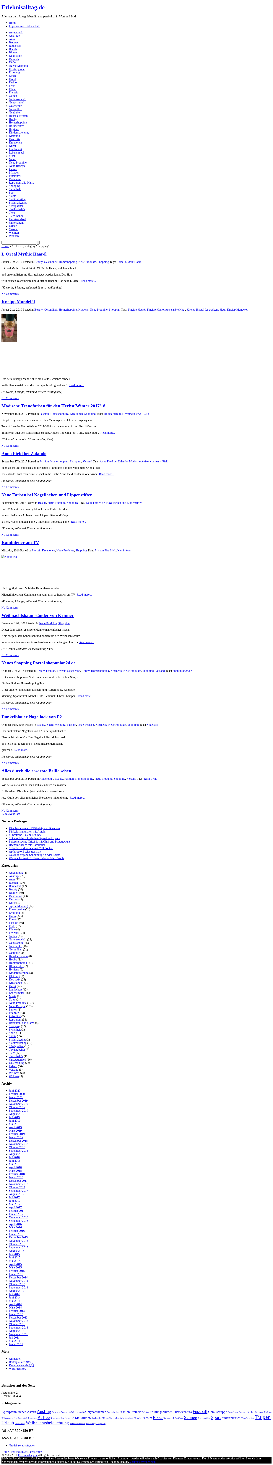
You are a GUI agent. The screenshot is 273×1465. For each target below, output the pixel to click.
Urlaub (13, 226)
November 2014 (18, 1280)
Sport (12, 192)
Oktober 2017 (17, 1187)
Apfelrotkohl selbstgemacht (25, 851)
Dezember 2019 (18, 1100)
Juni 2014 (14, 1297)
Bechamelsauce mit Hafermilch (27, 844)
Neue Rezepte (17, 165)
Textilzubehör (17, 209)
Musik (12, 155)
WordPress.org (17, 1368)
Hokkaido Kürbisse (263, 1412)
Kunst (12, 145)
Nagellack (152, 724)
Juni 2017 (14, 1200)
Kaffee (44, 1417)
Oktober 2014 (17, 1284)
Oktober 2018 (17, 1147)
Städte (12, 195)
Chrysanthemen (95, 1412)
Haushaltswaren (18, 115)
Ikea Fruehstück (20, 1418)
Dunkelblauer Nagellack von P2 (31, 716)
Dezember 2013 (18, 1317)
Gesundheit (15, 109)
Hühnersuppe (7, 1418)
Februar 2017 (17, 1210)
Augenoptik (16, 32)
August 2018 (16, 1154)
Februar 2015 (17, 1270)
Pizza (158, 1417)
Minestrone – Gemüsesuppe (25, 834)
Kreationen (15, 142)
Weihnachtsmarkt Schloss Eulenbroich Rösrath (36, 858)
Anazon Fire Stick (105, 550)
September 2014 (18, 1287)
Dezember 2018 (18, 1140)
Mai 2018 (14, 1164)
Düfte (12, 62)
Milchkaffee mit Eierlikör (113, 1418)
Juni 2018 (14, 1160)
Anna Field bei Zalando (23, 453)
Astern (31, 1412)
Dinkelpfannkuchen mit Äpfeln (27, 831)
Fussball (200, 1411)
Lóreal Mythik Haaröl (129, 261)
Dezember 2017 (18, 1180)
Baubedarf (15, 45)
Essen (12, 75)
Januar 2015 (16, 1274)
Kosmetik (14, 139)
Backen (13, 42)
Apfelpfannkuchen (13, 1412)
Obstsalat (138, 1418)
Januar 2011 (16, 1344)
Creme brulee (112, 1412)
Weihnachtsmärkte (77, 1424)
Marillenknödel (94, 1418)
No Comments (10, 293)
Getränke (14, 112)
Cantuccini (65, 1412)
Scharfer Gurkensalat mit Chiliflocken (31, 848)
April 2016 (15, 1224)
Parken (13, 169)
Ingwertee (32, 1418)
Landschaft (15, 149)
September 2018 (18, 1150)
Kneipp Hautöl (137, 309)
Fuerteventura (182, 1412)
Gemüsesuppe (217, 1412)
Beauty (13, 49)
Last (17, 813)
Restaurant (15, 179)
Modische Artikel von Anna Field (148, 461)
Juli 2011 (14, 1337)
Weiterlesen (149, 1461)
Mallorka (81, 1418)
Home (12, 22)
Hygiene (14, 129)
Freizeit (13, 92)
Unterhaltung (16, 222)
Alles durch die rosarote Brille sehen (36, 770)
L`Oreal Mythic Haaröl (24, 254)
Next (12, 813)
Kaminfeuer (124, 550)
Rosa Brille (150, 778)
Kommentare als (21, 1365)
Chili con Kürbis (77, 1412)
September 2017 (18, 1190)
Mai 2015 (14, 1260)
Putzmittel (15, 175)
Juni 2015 (14, 1257)
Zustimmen (135, 1461)
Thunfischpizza (247, 1418)
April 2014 (15, 1304)
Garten (13, 95)
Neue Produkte (18, 162)
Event (12, 79)
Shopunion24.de (182, 670)
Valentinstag (20, 1424)
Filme (12, 89)
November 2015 (18, 1240)
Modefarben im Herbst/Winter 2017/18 (126, 413)
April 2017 (15, 1207)
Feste (12, 85)
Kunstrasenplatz (57, 1418)
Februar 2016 (17, 1230)
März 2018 (15, 1170)
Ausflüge (14, 35)
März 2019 (15, 1130)
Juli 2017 (14, 1197)
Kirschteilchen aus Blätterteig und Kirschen (34, 828)
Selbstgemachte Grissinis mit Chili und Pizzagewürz (39, 841)
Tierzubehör (16, 215)
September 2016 (18, 1220)
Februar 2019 (17, 1134)
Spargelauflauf (204, 1418)
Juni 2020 (14, 1090)
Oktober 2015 (17, 1244)
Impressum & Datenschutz (24, 26)
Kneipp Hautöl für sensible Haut (166, 309)
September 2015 (18, 1247)
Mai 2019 (14, 1123)
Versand (13, 229)
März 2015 (15, 1267)
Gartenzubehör (17, 99)
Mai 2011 (14, 1340)
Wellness (14, 232)
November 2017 (18, 1184)
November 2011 (18, 1334)
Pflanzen (14, 172)
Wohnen (14, 236)
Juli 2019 (14, 1117)
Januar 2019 (16, 1137)
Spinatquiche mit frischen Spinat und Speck (34, 838)
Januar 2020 (16, 1097)
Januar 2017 (16, 1214)
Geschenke (15, 105)
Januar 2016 (16, 1234)
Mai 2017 (14, 1204)
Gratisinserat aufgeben (22, 1445)
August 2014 (16, 1290)
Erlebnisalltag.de (23, 7)
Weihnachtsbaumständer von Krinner (37, 615)
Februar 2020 (17, 1093)
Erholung (14, 72)
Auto (12, 39)
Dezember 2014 (18, 1277)
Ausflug (44, 1411)
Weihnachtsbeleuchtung (47, 1422)
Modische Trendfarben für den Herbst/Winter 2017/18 (53, 405)
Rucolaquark (168, 1418)
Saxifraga (179, 1418)
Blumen (13, 52)
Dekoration (15, 55)
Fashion (13, 82)
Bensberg (56, 1412)
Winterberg (91, 1424)
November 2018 (18, 1144)
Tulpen (263, 1417)
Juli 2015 (14, 1254)
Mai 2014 (14, 1300)
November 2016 (18, 1217)
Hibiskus (250, 1412)
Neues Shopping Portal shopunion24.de (38, 662)
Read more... (88, 280)
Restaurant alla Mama (21, 182)
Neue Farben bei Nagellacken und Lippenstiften (46, 494)
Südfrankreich (231, 1418)
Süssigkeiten (16, 205)
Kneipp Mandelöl (18, 301)
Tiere (12, 212)
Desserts (14, 59)
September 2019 (18, 1110)
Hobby (13, 119)
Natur (12, 159)
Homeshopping (18, 122)
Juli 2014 (14, 1294)
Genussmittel (16, 102)
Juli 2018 (14, 1157)
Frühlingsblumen (161, 1412)
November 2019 (18, 1103)
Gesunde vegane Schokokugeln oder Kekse (34, 854)
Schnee (190, 1417)
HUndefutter (16, 125)
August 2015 (16, 1250)
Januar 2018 (16, 1177)
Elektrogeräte (17, 69)
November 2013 (18, 1320)
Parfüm (147, 1418)
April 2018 (15, 1167)
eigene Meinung (18, 65)
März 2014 (15, 1307)
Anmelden (15, 1358)
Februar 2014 (17, 1310)
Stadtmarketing (18, 202)
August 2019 (16, 1113)
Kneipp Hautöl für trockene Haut (206, 309)
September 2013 (18, 1327)
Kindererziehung (19, 132)
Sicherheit (15, 189)
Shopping (14, 185)
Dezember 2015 (18, 1237)
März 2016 (15, 1227)
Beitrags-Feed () (21, 1362)
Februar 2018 (17, 1174)
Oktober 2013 (17, 1324)
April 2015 (15, 1264)
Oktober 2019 (17, 1107)
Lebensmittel (16, 152)
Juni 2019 (14, 1120)
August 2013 (16, 1330)
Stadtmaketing (17, 199)
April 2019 (15, 1127)
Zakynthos (100, 1424)
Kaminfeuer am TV (20, 542)
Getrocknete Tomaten (237, 1412)
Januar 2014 (16, 1314)
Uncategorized (17, 219)
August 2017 (16, 1194)
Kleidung (14, 135)
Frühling (145, 1412)
